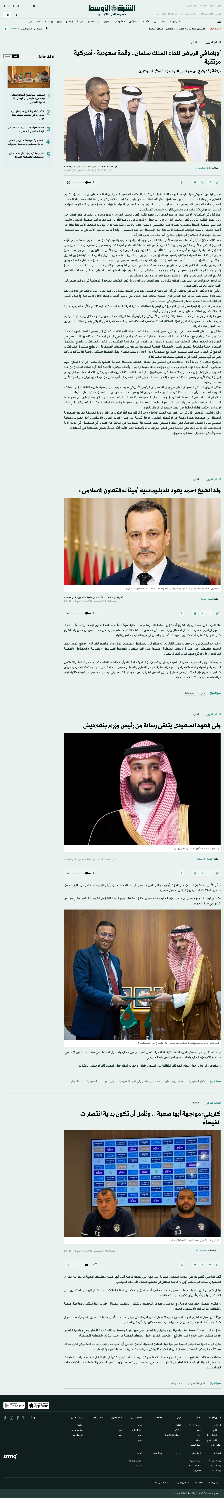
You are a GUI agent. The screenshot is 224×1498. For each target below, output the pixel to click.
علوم (120, 1430)
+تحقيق (197, 1471)
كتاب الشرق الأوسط (173, 1435)
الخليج (194, 42)
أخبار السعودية (197, 1081)
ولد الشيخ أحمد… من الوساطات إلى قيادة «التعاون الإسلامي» (26, 129)
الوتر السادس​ (136, 1430)
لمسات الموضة (78, 1435)
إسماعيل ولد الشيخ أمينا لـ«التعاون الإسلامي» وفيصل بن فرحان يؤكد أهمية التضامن (27, 98)
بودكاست (49, 22)
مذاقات (80, 1425)
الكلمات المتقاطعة (135, 1461)
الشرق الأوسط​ (176, 22)
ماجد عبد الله (202, 1250)
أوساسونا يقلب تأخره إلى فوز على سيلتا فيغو (183, 29)
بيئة (120, 1435)
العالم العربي (213, 42)
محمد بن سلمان (174, 1081)
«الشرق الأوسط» (202, 168)
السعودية (189, 693)
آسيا (199, 1435)
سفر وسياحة (77, 1430)
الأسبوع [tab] (7, 56)
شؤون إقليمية (215, 1445)
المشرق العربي (212, 1440)
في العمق (69, 22)
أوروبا (199, 1430)
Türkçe (203, 6)
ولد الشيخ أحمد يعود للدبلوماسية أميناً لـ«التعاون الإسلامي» (150, 491)
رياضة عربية (216, 1466)
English (211, 6)
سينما (140, 1435)
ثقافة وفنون (134, 22)
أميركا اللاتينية (195, 1445)
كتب (140, 1425)
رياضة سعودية (215, 1461)
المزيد (30, 22)
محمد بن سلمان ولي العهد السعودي (139, 1081)
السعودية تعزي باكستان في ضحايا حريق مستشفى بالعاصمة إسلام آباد (25, 142)
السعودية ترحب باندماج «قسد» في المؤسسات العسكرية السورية (26, 155)
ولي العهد (108, 1081)
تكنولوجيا (107, 22)
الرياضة (80, 22)
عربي (219, 6)
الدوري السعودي (196, 1383)
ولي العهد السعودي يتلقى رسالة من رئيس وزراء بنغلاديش (152, 726)
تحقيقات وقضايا (194, 1466)
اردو (195, 6)
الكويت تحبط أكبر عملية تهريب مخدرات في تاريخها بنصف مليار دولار (27, 115)
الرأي (155, 22)
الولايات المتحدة (195, 1425)
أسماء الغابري (207, 599)
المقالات (178, 1425)
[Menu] (219, 21)
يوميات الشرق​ (93, 22)
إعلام (140, 1440)
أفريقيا (198, 1440)
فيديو (59, 22)
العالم (163, 22)
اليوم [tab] (15, 56)
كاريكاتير (178, 1430)
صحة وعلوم (120, 22)
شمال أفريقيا (212, 1435)
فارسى (189, 6)
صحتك (119, 1425)
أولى (203, 693)
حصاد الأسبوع (195, 1461)
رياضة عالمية (216, 1471)
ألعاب (38, 22)
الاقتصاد (146, 22)
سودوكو (138, 1466)
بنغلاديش (76, 1081)
